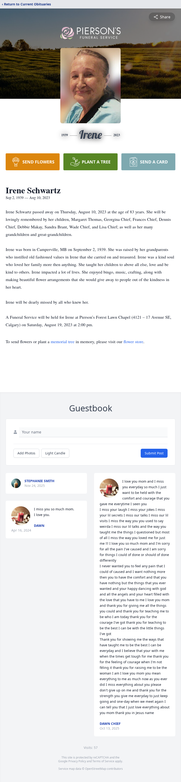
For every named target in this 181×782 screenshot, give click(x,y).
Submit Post (154, 453)
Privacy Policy (77, 761)
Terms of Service (103, 761)
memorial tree (62, 341)
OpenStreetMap (95, 769)
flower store (133, 341)
